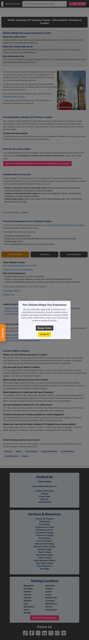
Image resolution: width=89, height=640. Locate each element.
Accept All (44, 334)
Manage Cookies (45, 328)
